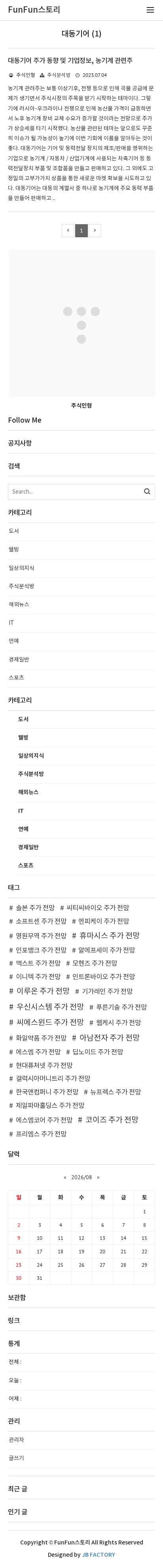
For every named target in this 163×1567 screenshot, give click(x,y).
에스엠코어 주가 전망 (44, 1121)
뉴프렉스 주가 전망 (115, 1092)
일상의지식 (21, 568)
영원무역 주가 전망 (41, 936)
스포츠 (16, 678)
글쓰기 (16, 1458)
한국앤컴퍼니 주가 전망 (47, 1092)
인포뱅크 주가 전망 (41, 951)
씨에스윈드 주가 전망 (50, 1022)
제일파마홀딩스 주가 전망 (50, 1106)
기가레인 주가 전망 (107, 992)
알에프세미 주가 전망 (106, 951)
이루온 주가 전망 (43, 991)
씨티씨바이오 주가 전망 (97, 908)
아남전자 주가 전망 (110, 1038)
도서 (14, 531)
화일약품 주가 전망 (41, 1039)
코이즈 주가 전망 (111, 1120)
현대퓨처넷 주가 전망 (44, 1066)
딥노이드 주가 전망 (97, 1052)
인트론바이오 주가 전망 (103, 977)
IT (11, 623)
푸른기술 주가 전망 (121, 1008)
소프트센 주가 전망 (41, 922)
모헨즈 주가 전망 (94, 964)
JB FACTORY (98, 1555)
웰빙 (14, 550)
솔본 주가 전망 (35, 908)
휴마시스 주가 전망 (110, 936)
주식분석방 (59, 75)
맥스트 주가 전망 (38, 964)
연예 (14, 641)
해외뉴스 (19, 605)
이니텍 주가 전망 (38, 977)
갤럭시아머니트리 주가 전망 (53, 1079)
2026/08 (81, 1177)
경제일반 (19, 660)
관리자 (16, 1440)
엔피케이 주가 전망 (103, 922)
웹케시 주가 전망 (118, 1023)
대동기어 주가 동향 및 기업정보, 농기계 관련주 (70, 61)
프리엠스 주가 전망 (41, 1134)
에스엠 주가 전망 (38, 1052)
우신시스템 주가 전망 (50, 1007)
